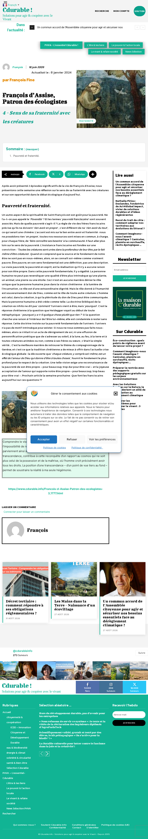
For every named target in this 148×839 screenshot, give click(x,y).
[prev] (137, 27)
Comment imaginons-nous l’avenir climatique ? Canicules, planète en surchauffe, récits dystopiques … (130, 239)
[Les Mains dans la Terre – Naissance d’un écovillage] (74, 579)
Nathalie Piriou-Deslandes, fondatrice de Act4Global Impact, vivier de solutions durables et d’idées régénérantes (130, 208)
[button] (115, 393)
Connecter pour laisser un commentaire (27, 511)
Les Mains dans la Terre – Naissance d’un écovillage (74, 605)
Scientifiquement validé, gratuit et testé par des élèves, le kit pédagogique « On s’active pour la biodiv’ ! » (70, 735)
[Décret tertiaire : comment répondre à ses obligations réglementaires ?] (25, 579)
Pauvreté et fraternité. (26, 155)
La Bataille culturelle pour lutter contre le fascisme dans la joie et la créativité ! (72, 745)
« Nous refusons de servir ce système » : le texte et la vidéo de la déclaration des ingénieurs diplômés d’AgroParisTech (72, 724)
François (17, 67)
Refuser (72, 439)
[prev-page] (41, 753)
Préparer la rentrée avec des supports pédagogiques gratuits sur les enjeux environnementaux (129, 373)
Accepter (44, 439)
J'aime (87, 682)
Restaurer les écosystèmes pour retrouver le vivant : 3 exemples (126, 405)
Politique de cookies (54, 447)
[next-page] (47, 753)
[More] (93, 174)
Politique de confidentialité (87, 447)
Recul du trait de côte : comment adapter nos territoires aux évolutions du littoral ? (130, 224)
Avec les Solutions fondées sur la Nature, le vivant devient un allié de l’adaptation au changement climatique (129, 389)
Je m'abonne (129, 278)
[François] (7, 67)
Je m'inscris (129, 722)
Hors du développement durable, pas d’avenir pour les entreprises (72, 715)
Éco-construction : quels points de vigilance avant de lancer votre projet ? (129, 343)
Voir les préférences (102, 439)
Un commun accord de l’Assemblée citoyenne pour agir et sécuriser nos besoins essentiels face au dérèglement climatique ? (130, 188)
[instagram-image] (9, 670)
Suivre (141, 652)
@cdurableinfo (22, 651)
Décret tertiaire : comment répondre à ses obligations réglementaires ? (24, 607)
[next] (143, 27)
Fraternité (86, 120)
